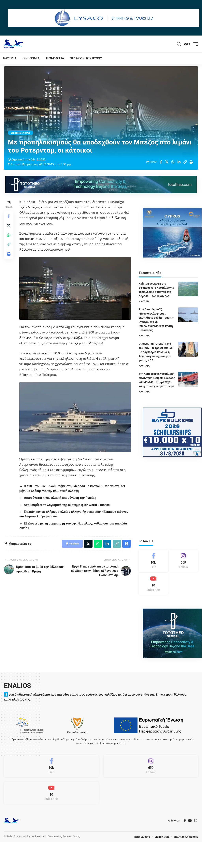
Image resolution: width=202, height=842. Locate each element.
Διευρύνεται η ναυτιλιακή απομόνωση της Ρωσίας (60, 498)
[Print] (191, 162)
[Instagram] (183, 561)
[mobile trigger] (194, 44)
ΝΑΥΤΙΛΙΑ (144, 301)
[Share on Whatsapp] (173, 162)
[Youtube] (153, 584)
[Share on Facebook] (161, 162)
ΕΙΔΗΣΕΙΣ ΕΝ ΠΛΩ (20, 132)
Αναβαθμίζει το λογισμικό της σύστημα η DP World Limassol (67, 505)
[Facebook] (153, 561)
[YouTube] (190, 820)
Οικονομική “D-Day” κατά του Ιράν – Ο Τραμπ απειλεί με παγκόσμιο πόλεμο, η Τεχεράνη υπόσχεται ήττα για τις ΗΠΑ (156, 352)
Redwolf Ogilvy (71, 836)
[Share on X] (167, 162)
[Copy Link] (185, 162)
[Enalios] (13, 43)
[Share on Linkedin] (179, 162)
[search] (179, 44)
